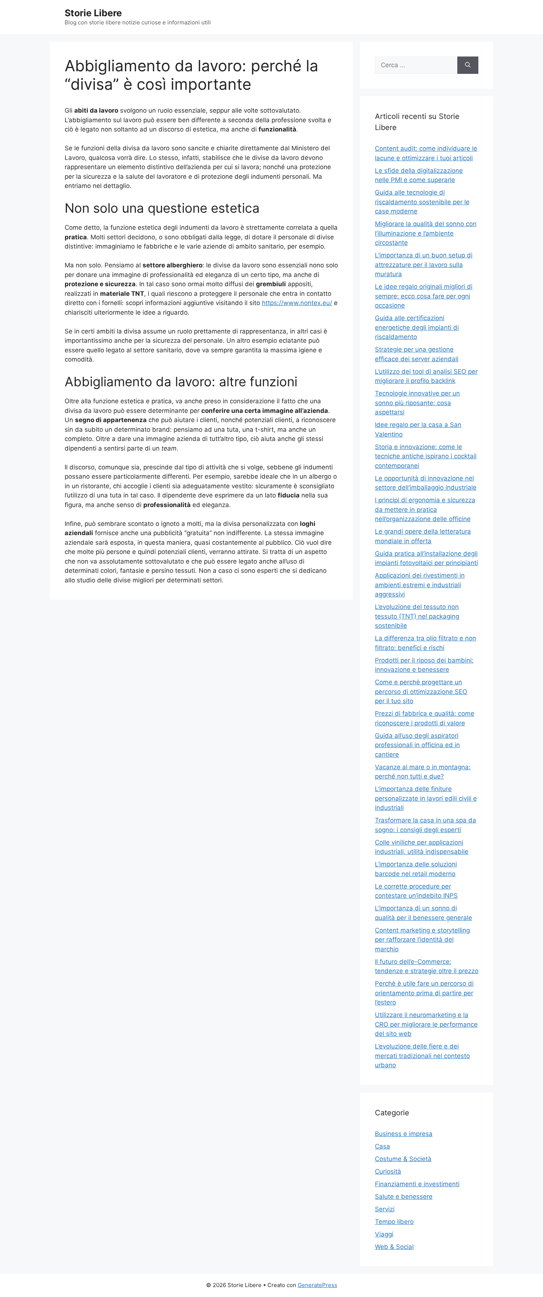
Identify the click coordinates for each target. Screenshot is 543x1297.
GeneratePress (317, 1285)
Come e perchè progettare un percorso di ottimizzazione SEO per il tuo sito (421, 691)
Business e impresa (404, 1133)
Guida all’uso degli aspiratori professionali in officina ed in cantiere (417, 745)
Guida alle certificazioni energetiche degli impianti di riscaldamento (417, 327)
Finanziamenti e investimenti (417, 1184)
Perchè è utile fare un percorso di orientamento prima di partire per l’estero (424, 993)
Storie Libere (93, 12)
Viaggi (384, 1234)
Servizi (385, 1209)
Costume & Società (403, 1159)
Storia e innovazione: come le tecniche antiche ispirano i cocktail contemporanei (426, 456)
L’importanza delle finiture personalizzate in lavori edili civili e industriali (426, 798)
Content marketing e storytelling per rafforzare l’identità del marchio (422, 940)
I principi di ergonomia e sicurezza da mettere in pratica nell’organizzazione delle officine (425, 509)
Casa (382, 1146)
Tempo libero (394, 1221)
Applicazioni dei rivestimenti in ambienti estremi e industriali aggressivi (420, 585)
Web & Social (394, 1246)
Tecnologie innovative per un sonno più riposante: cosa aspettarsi (417, 403)
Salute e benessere (404, 1196)
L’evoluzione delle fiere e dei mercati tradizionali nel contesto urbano (422, 1056)
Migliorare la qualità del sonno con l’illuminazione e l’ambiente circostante (426, 233)
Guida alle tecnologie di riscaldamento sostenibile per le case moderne (422, 202)
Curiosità (388, 1171)
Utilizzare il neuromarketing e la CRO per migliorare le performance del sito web (426, 1024)
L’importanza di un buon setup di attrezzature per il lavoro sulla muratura (423, 264)
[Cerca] (467, 65)
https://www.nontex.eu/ (297, 303)
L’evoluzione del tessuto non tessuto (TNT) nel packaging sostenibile (417, 616)
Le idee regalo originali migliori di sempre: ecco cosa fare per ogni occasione (423, 296)
